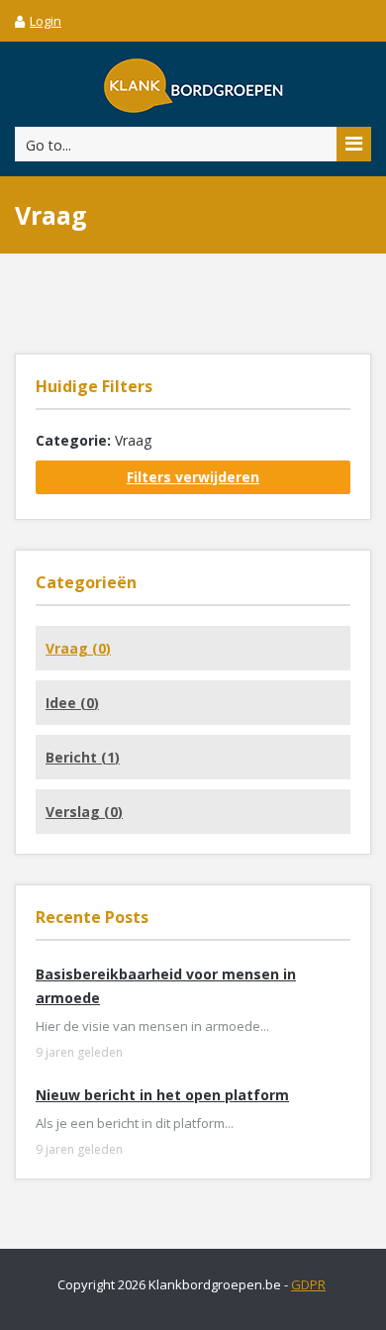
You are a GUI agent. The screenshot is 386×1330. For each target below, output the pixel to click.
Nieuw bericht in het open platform (162, 1094)
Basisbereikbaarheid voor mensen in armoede (166, 986)
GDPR (308, 1284)
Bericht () (83, 757)
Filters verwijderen (193, 476)
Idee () (72, 702)
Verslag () (84, 811)
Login (45, 21)
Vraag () (78, 648)
